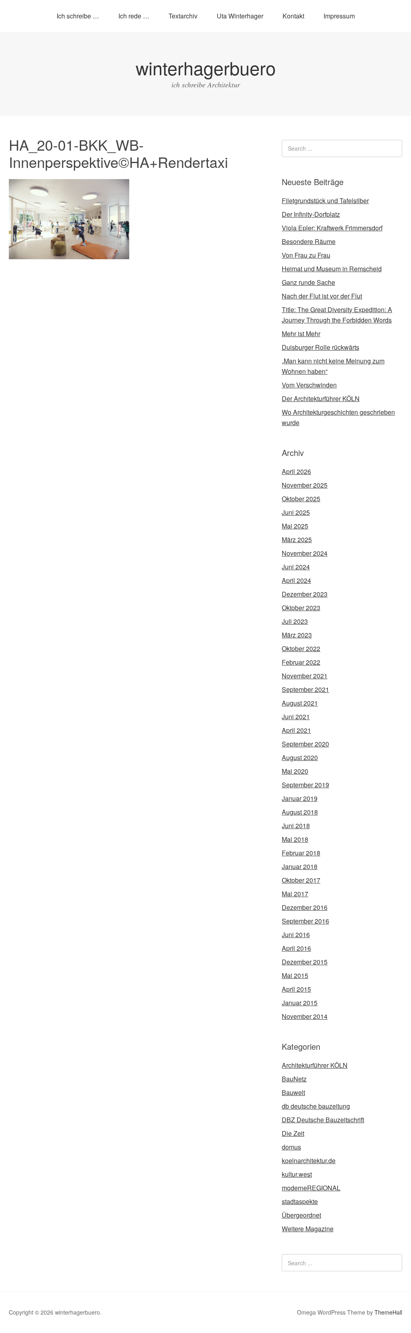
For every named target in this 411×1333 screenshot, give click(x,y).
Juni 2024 (296, 566)
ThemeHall (388, 1312)
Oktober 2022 (301, 648)
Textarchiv (183, 15)
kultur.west (297, 1174)
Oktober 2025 (301, 498)
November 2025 (305, 485)
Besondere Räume (309, 241)
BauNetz (294, 1078)
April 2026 (296, 471)
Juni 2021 (296, 716)
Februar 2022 (301, 662)
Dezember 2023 (305, 594)
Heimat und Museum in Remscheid (332, 268)
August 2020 (300, 757)
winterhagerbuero (206, 67)
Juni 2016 (296, 934)
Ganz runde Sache (308, 282)
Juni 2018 (296, 825)
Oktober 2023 (301, 607)
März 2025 (297, 539)
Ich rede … (133, 15)
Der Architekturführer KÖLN (321, 398)
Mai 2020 (295, 771)
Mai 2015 (295, 975)
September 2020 (305, 743)
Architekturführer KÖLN (315, 1065)
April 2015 (296, 989)
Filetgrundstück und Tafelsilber (325, 200)
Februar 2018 (301, 852)
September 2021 (305, 689)
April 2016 (296, 948)
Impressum (339, 15)
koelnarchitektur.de (309, 1160)
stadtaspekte (300, 1201)
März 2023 (297, 634)
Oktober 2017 (301, 880)
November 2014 (305, 1016)
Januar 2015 (299, 1002)
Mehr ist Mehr (301, 333)
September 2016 (305, 921)
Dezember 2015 (305, 961)
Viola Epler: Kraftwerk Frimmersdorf (332, 227)
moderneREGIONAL (311, 1187)
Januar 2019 (299, 798)
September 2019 (305, 784)
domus (291, 1147)
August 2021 (300, 703)
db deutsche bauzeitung (316, 1106)
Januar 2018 (299, 866)
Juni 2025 (296, 512)
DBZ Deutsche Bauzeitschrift (323, 1119)
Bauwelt (293, 1092)
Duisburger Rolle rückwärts (320, 347)
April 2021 (296, 730)
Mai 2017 (295, 893)
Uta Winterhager (240, 15)
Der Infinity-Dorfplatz (311, 214)
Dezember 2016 (305, 907)
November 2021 (305, 675)
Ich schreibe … (78, 15)
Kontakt (293, 15)
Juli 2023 (295, 621)
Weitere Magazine (308, 1228)
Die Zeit (293, 1133)
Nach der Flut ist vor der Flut (322, 295)
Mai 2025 (295, 525)
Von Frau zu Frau (306, 255)
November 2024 (305, 553)
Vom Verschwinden (309, 384)
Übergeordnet (301, 1215)
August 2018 (300, 812)
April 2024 (296, 580)
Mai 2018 (295, 839)
